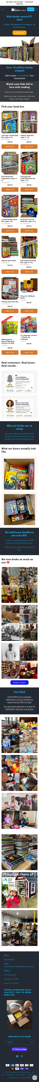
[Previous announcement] (2, 3)
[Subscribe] (31, 1042)
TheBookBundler (14, 1072)
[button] (2, 9)
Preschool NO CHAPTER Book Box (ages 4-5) (27, 178)
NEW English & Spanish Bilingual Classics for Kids (8, 341)
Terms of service (32, 1074)
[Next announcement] (37, 3)
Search (30, 9)
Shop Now (20, 33)
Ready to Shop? (19, 683)
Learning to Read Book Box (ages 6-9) (10, 136)
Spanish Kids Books (9, 261)
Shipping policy (13, 1077)
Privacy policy (21, 1074)
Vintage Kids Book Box (10, 302)
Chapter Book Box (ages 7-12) (27, 136)
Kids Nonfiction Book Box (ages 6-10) (28, 261)
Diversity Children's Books (27, 297)
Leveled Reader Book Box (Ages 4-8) (9, 220)
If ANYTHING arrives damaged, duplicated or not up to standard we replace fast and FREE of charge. (19, 699)
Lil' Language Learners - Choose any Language (28, 337)
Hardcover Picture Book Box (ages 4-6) (28, 220)
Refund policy (10, 1074)
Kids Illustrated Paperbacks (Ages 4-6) (9, 178)
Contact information (26, 1077)
